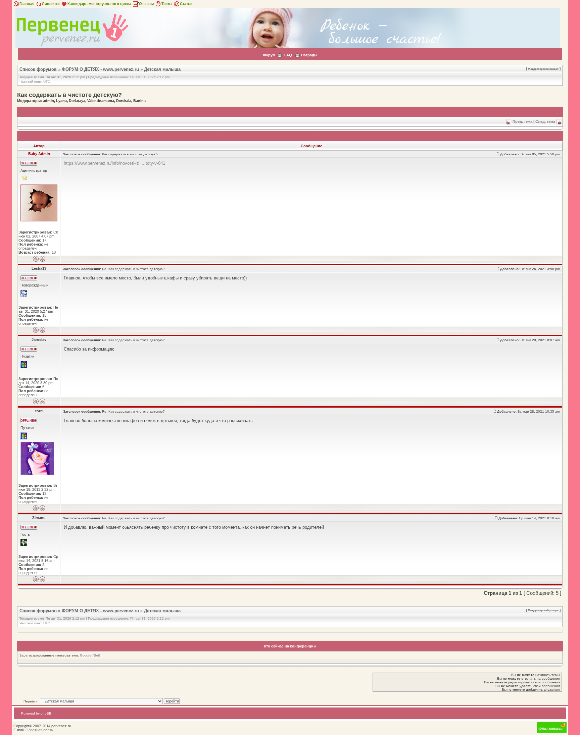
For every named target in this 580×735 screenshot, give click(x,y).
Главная (26, 4)
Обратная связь (39, 730)
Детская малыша (162, 69)
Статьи (186, 4)
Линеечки (51, 4)
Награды (309, 55)
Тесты (166, 4)
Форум (269, 55)
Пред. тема (522, 121)
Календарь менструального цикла (99, 4)
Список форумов (38, 69)
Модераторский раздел (543, 68)
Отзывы (146, 4)
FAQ (288, 55)
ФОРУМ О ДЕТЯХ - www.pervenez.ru (100, 69)
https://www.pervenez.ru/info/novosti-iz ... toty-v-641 (114, 163)
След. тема (545, 121)
